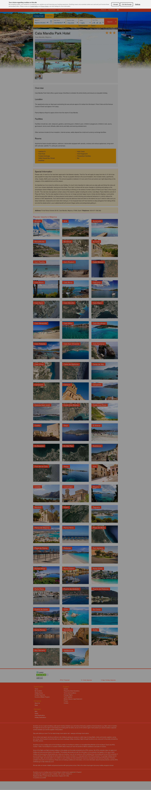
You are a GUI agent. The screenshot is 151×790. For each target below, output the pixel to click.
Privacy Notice (45, 6)
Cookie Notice (34, 6)
